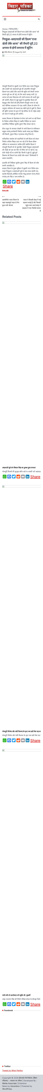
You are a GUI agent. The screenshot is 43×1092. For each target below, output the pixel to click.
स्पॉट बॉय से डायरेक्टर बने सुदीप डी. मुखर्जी (16, 995)
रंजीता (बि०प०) (8, 52)
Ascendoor (15, 1086)
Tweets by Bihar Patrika (12, 1070)
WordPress (7, 1089)
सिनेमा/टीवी (5, 191)
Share (8, 186)
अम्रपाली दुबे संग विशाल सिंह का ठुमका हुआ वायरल (19, 467)
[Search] (39, 19)
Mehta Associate (9, 1083)
